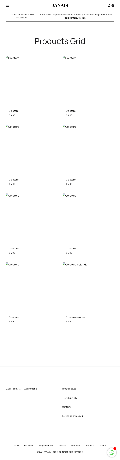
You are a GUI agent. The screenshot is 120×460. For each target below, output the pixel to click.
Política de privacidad (72, 416)
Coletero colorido (75, 317)
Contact (66, 406)
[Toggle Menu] (7, 5)
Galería (102, 445)
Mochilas (62, 445)
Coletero (14, 110)
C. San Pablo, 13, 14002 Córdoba (21, 388)
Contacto (89, 445)
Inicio (16, 445)
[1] (111, 454)
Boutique (75, 445)
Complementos (45, 445)
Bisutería (28, 445)
